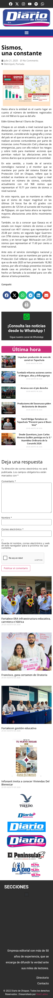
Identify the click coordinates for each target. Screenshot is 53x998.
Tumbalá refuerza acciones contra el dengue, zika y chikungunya (34, 374)
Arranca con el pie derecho (34, 388)
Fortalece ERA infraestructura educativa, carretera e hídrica (26, 620)
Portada (20, 64)
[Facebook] (10, 3)
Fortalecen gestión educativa (18, 728)
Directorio (42, 977)
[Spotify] (36, 3)
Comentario (8, 481)
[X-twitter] (17, 3)
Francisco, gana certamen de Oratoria (24, 675)
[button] (26, 33)
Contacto (43, 983)
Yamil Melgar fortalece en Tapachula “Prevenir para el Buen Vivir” (34, 422)
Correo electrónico (12, 529)
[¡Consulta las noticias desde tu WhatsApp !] (26, 316)
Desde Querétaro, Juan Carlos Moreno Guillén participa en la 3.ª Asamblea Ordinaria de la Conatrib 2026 (34, 439)
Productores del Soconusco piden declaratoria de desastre (34, 405)
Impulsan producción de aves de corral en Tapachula (34, 359)
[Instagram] (23, 3)
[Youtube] (29, 3)
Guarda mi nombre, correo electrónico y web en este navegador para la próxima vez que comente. (25, 545)
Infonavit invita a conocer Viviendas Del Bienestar (25, 783)
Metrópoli (9, 64)
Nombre (6, 517)
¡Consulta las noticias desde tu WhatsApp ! (27, 328)
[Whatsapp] (42, 3)
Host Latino (42, 994)
